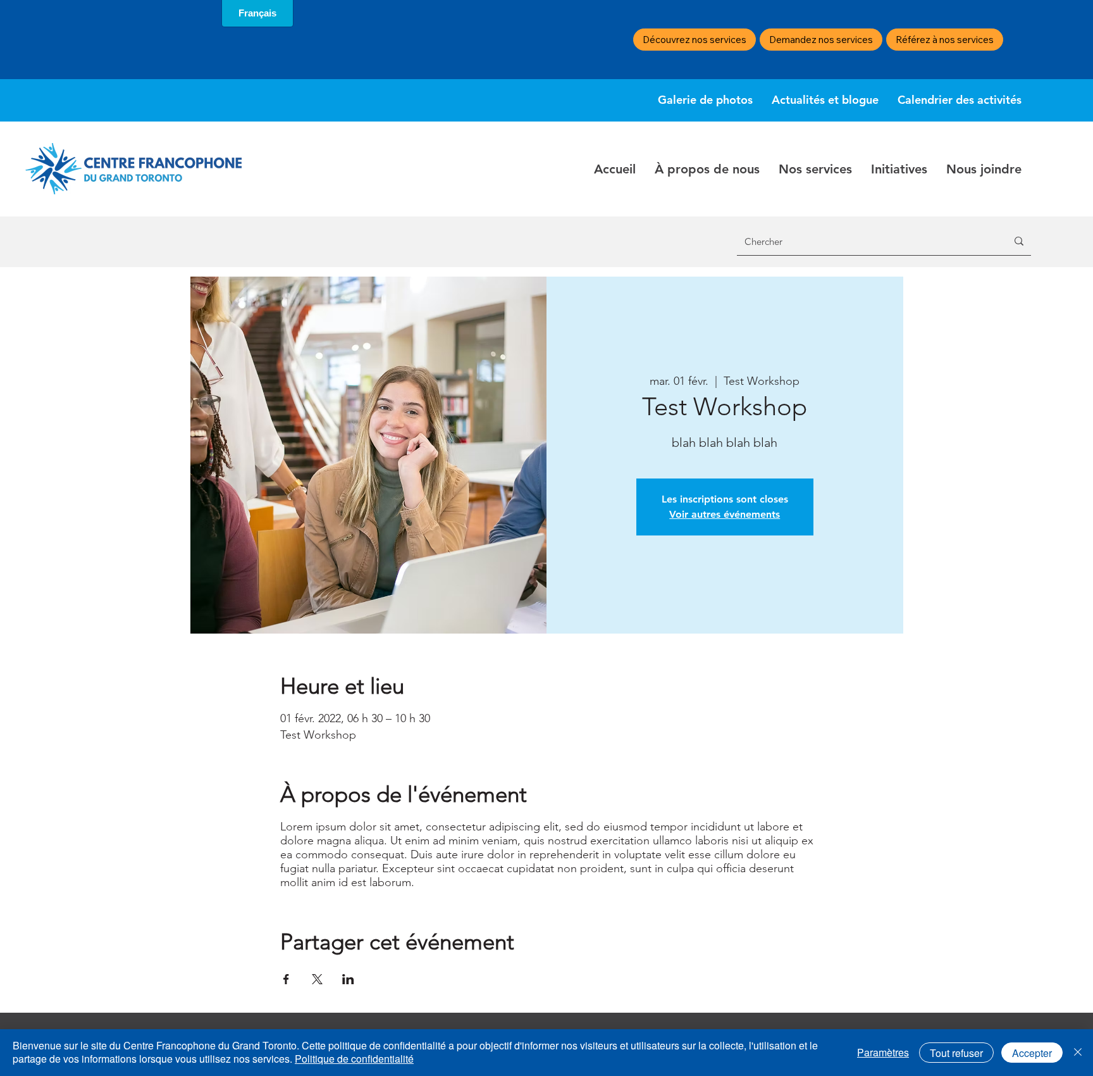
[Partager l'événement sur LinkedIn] (348, 979)
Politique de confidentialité (354, 1058)
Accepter (1032, 1053)
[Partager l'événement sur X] (317, 979)
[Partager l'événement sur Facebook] (286, 979)
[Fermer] (1077, 1052)
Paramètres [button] (883, 1052)
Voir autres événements (724, 514)
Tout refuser (956, 1053)
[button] (707, 169)
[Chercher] (1019, 241)
